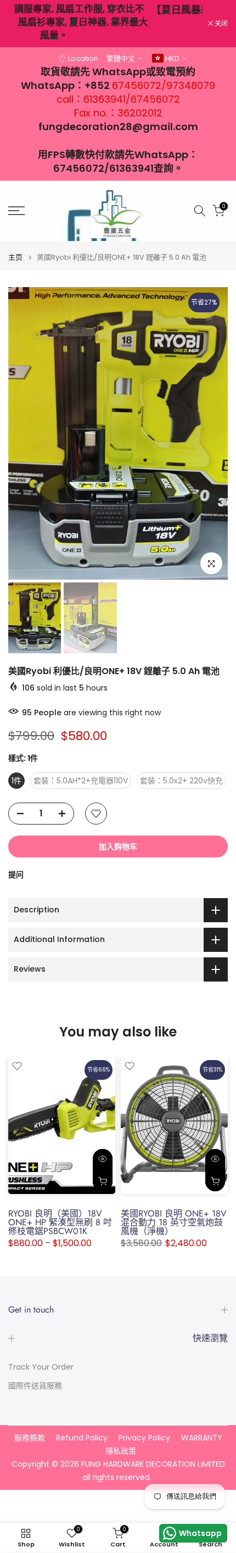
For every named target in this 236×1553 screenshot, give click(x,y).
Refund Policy (82, 1438)
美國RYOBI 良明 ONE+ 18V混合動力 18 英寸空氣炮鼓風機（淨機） (174, 1223)
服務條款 (29, 1438)
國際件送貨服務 (35, 1386)
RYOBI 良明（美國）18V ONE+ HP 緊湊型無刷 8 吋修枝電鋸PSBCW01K (60, 1223)
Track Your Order (41, 1367)
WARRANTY (201, 1438)
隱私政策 (120, 1451)
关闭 (220, 23)
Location (83, 58)
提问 (16, 874)
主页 (15, 257)
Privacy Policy (144, 1438)
